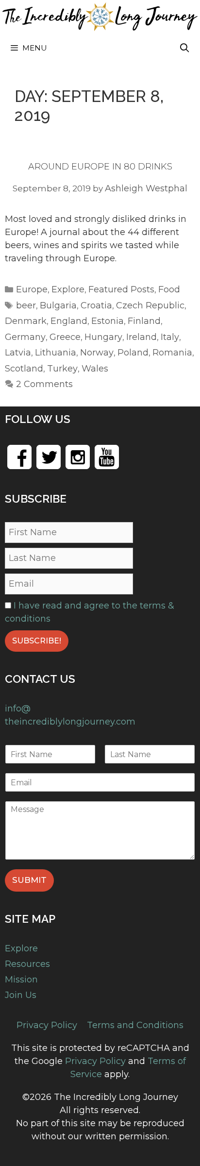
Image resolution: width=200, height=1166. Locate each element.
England (68, 321)
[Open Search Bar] (184, 48)
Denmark (26, 321)
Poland (133, 352)
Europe (32, 289)
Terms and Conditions (135, 1025)
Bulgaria (58, 305)
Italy (170, 337)
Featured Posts (121, 289)
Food (169, 289)
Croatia (96, 305)
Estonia (107, 321)
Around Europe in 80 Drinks (100, 166)
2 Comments (44, 384)
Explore (67, 289)
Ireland (141, 337)
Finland (144, 321)
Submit (29, 880)
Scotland (24, 368)
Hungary (103, 337)
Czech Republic (150, 305)
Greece (65, 337)
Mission (21, 979)
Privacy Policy (47, 1025)
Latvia (18, 352)
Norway (97, 352)
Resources (27, 964)
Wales (95, 368)
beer (26, 305)
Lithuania (55, 352)
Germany (25, 337)
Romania (172, 352)
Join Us (20, 995)
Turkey (62, 368)
